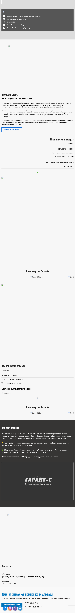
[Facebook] (5, 608)
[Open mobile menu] (73, 2)
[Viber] (15, 608)
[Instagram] (10, 608)
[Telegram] (20, 608)
